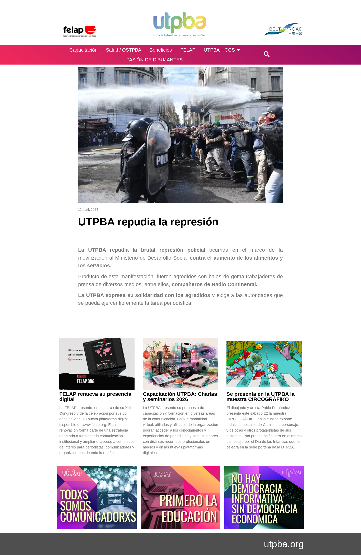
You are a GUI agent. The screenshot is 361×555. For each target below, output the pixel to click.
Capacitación (83, 50)
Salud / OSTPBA (123, 50)
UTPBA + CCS (219, 50)
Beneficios (161, 50)
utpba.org (284, 544)
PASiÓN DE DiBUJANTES (154, 59)
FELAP (187, 50)
